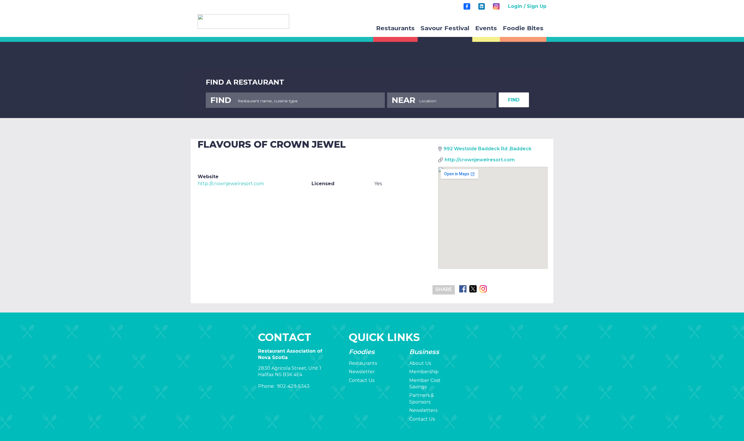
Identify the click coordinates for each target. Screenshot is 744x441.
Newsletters (423, 410)
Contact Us (361, 380)
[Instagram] (496, 6)
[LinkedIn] (481, 6)
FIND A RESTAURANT (245, 82)
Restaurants (363, 363)
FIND (514, 100)
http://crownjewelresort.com (231, 183)
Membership (424, 371)
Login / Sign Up (527, 6)
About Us (420, 363)
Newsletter (362, 371)
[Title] (467, 6)
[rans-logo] (243, 21)
